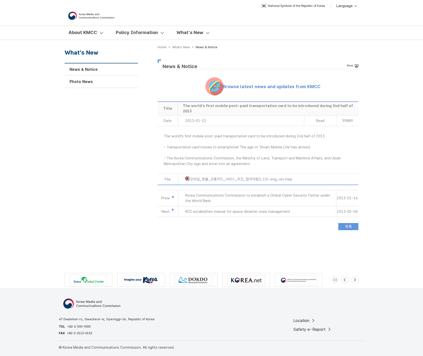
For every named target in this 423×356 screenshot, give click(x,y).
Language (345, 6)
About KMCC (83, 32)
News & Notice (84, 69)
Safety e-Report (310, 329)
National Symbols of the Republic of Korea (296, 6)
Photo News (81, 81)
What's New (189, 32)
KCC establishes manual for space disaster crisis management (237, 211)
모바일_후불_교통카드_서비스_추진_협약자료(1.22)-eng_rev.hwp (241, 179)
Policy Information (137, 32)
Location (302, 320)
